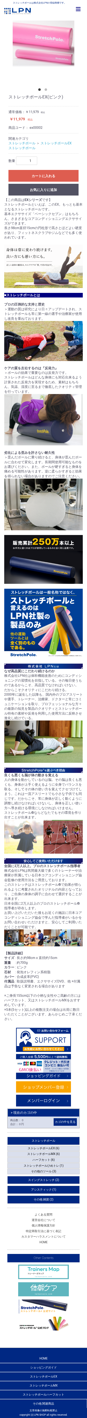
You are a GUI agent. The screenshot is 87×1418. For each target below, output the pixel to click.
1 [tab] (40, 90)
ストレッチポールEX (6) (43, 1148)
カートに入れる (43, 176)
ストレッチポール (21, 143)
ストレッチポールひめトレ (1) (44, 1165)
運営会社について (43, 1220)
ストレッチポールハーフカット (43, 1394)
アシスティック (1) (43, 1189)
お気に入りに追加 (43, 190)
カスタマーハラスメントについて (43, 1236)
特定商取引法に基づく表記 (43, 1231)
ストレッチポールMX (44, 1385)
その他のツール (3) (43, 1171)
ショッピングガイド (43, 1367)
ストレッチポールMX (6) (43, 1154)
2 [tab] (47, 90)
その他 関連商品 (43, 1403)
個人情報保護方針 (43, 1225)
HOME (43, 1242)
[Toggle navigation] (78, 9)
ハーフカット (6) (44, 1159)
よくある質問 (43, 1214)
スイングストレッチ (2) (43, 1180)
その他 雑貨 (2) (43, 1199)
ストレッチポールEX (56, 143)
